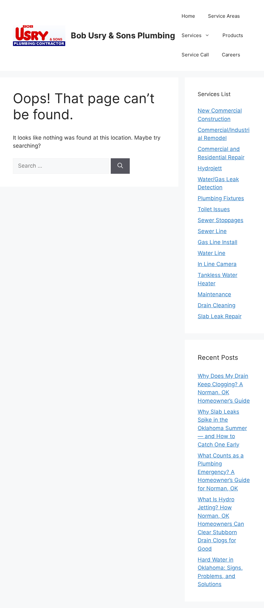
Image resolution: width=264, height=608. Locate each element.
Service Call (195, 55)
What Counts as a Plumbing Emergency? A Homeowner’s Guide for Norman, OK (224, 472)
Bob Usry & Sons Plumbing (123, 35)
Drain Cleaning (216, 305)
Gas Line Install (217, 242)
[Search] (120, 166)
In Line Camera (217, 264)
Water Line (211, 253)
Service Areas (224, 16)
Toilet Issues (214, 209)
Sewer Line (212, 231)
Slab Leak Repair (219, 316)
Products (232, 35)
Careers (231, 55)
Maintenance (214, 294)
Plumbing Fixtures (221, 198)
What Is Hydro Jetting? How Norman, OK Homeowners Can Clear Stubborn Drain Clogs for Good (221, 524)
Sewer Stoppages (220, 220)
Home (188, 16)
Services (192, 35)
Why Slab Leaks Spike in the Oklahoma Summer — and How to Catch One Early (222, 428)
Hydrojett (210, 168)
